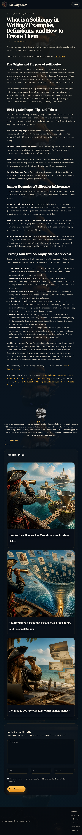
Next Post (9, 445)
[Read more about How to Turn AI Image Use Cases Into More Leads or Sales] (41, 496)
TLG (8, 14)
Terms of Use (75, 827)
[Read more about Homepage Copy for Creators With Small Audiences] (41, 671)
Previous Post (11, 440)
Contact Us (74, 830)
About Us (73, 811)
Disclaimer (74, 823)
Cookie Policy (75, 819)
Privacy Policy (75, 815)
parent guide (59, 56)
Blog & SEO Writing (17, 14)
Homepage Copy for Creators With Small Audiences (39, 710)
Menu (75, 4)
